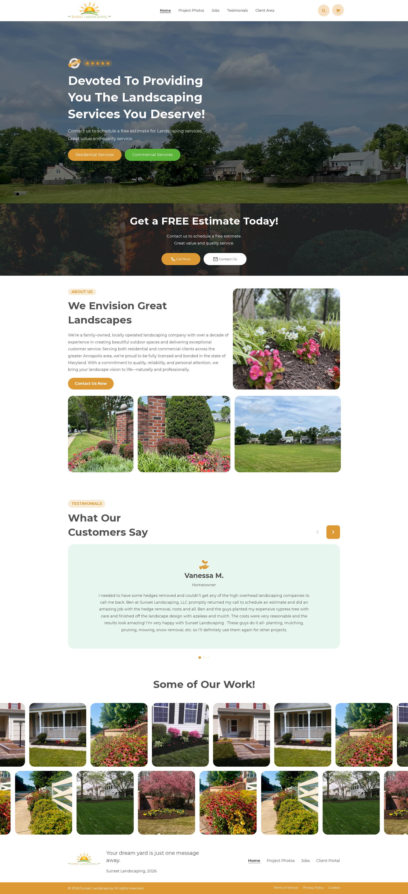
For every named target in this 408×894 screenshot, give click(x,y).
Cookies (334, 888)
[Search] (323, 10)
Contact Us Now (91, 383)
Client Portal (328, 860)
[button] (317, 532)
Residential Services (95, 154)
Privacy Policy (313, 888)
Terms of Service (285, 888)
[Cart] (338, 10)
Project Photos (281, 860)
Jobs (305, 860)
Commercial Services (152, 154)
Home (254, 860)
